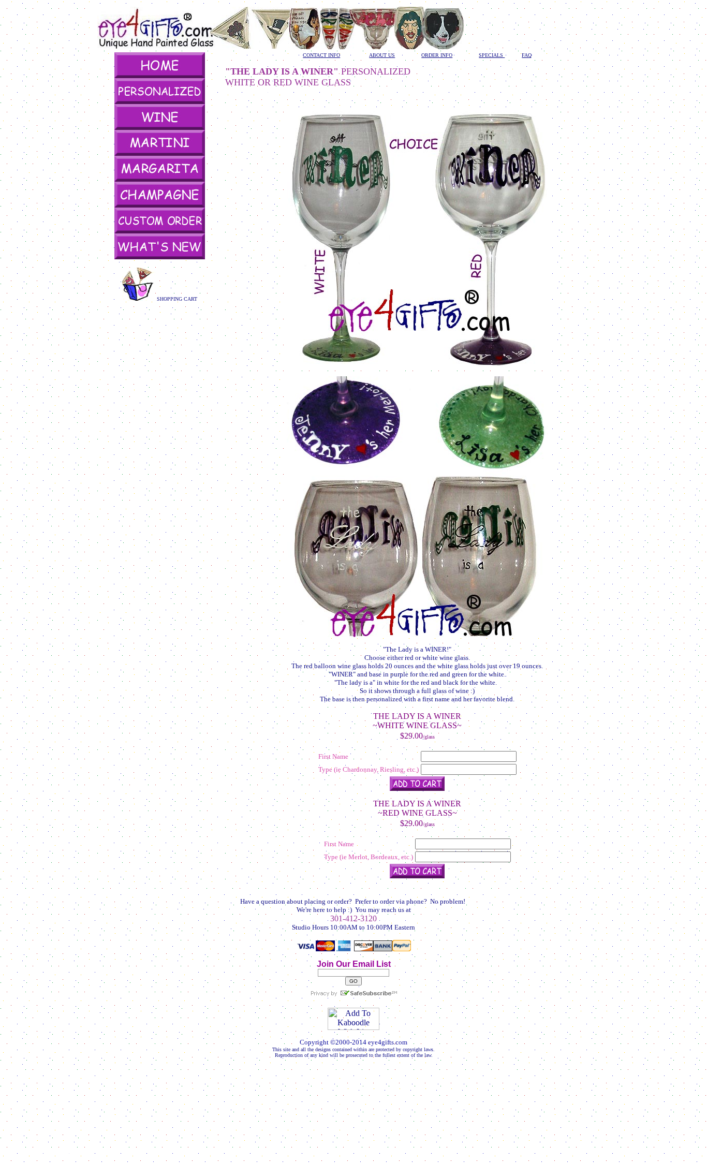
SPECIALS (492, 55)
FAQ (527, 55)
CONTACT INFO (321, 55)
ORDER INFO (436, 55)
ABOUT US (382, 55)
